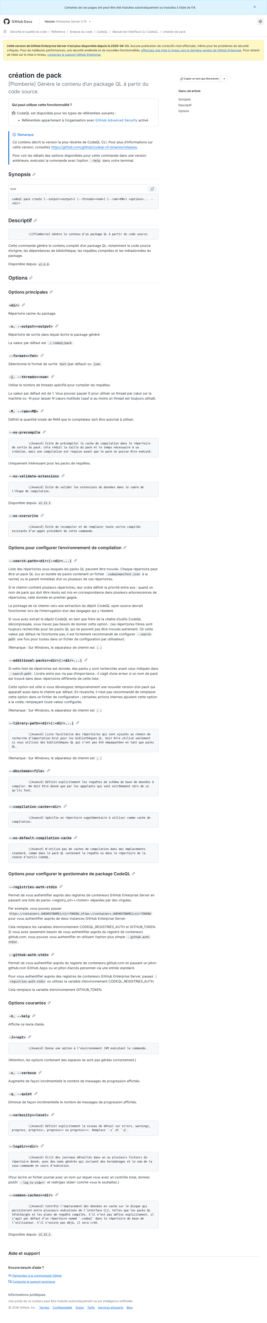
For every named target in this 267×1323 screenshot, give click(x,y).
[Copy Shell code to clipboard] (152, 189)
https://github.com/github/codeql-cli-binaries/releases (94, 147)
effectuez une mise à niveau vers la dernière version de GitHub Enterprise (191, 50)
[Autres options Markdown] (224, 78)
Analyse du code (81, 31)
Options (18, 278)
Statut (80, 1307)
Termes (44, 1307)
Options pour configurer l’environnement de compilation (64, 547)
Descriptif (20, 220)
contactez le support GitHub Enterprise (74, 54)
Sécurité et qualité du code (28, 31)
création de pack (174, 31)
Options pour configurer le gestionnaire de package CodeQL (69, 873)
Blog (130, 1307)
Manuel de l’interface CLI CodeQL (135, 31)
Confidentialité (62, 1307)
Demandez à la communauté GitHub (37, 1275)
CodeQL (102, 31)
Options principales (28, 292)
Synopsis (19, 174)
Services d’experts (110, 1307)
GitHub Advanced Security (116, 120)
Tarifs (91, 1307)
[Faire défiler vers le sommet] (258, 1314)
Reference (58, 31)
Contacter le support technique (34, 1281)
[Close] (255, 6)
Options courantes (27, 1002)
